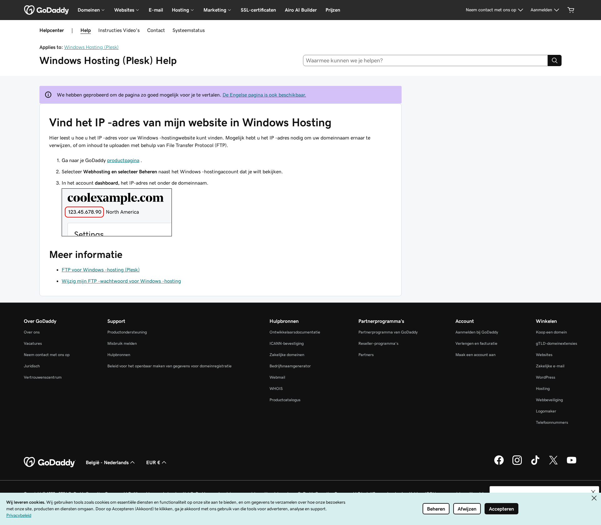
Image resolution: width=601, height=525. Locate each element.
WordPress (545, 377)
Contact (156, 30)
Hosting (543, 388)
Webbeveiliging (549, 400)
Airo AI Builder (301, 10)
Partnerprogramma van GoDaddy (388, 332)
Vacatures (33, 343)
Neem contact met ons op (46, 355)
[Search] (555, 60)
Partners (366, 355)
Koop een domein (551, 332)
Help (85, 30)
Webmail (277, 377)
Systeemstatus (188, 30)
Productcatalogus (285, 400)
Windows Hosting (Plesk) (91, 47)
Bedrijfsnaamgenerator (290, 366)
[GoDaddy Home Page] (50, 462)
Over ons (32, 332)
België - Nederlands (107, 462)
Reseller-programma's (378, 343)
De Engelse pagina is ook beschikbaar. (264, 94)
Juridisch (32, 366)
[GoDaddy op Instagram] (517, 463)
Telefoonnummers (552, 422)
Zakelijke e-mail (550, 366)
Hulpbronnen (118, 355)
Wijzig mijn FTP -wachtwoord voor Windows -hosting (121, 280)
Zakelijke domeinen (287, 355)
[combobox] (425, 60)
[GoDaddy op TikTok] (535, 463)
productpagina (123, 160)
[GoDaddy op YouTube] (571, 463)
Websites (544, 355)
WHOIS (276, 388)
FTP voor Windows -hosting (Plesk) (101, 269)
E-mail (156, 10)
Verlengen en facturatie (476, 343)
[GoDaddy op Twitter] (553, 463)
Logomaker (546, 411)
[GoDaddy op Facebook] (499, 463)
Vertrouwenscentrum (43, 377)
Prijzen (333, 10)
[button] (593, 492)
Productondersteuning (127, 332)
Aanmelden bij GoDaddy (476, 332)
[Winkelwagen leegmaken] (571, 10)
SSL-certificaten (258, 10)
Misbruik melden (122, 343)
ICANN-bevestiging (287, 343)
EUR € (153, 462)
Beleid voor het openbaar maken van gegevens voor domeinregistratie (169, 366)
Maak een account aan (475, 355)
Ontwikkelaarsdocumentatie (295, 332)
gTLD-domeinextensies (556, 343)
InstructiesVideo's (119, 30)
